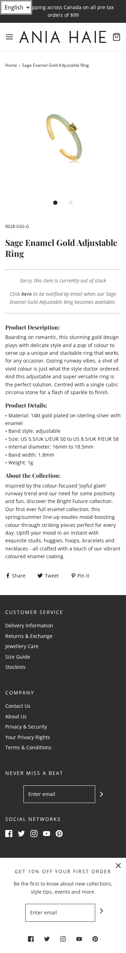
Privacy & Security (26, 726)
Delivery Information (29, 625)
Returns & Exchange (28, 636)
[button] (63, 137)
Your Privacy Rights (27, 737)
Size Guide (17, 656)
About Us (16, 716)
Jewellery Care (21, 646)
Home (11, 65)
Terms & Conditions (28, 747)
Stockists (15, 667)
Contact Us (17, 706)
